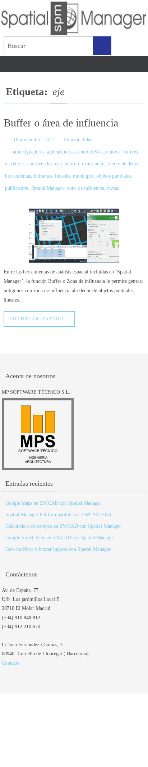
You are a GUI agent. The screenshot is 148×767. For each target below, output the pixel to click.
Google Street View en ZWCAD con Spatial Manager (59, 529)
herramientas (18, 170)
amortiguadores (28, 149)
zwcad (113, 180)
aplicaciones (59, 149)
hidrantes (43, 170)
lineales (62, 170)
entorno (71, 159)
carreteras (14, 159)
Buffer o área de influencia (61, 123)
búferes (130, 149)
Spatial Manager (47, 180)
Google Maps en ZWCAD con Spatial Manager (53, 495)
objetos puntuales (113, 170)
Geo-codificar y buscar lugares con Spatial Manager (58, 541)
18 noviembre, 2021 (33, 139)
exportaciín (93, 159)
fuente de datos (122, 159)
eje (58, 159)
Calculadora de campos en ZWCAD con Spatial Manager (63, 518)
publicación (16, 180)
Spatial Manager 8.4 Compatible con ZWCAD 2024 (58, 506)
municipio (83, 170)
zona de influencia (85, 180)
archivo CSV (87, 149)
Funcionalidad (78, 139)
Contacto (11, 654)
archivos (111, 149)
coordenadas (39, 159)
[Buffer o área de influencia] (74, 227)
